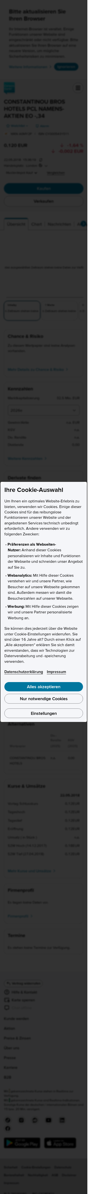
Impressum (56, 671)
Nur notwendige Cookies (44, 698)
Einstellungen (44, 713)
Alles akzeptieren (43, 686)
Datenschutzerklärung (23, 671)
